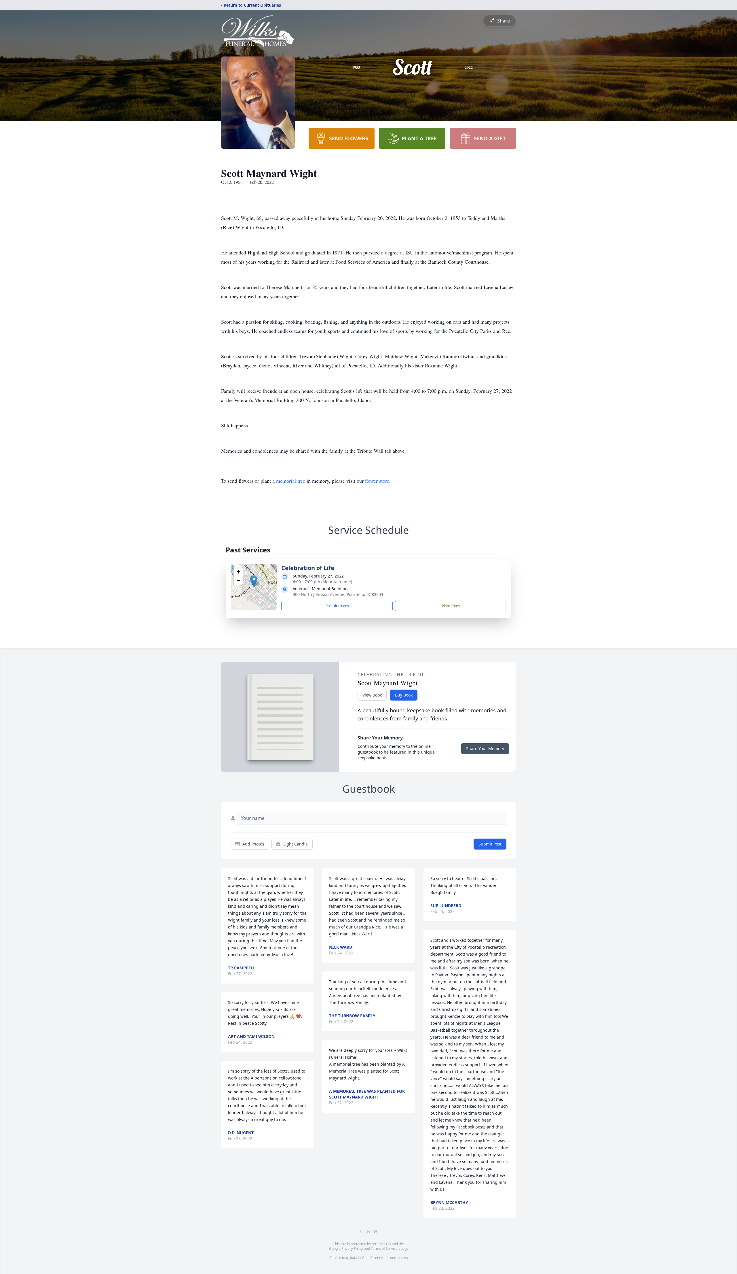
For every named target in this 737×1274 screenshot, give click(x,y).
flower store (377, 480)
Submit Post (490, 844)
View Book (372, 695)
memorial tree (290, 480)
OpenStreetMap (375, 1257)
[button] (253, 581)
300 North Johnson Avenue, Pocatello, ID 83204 (338, 594)
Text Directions (337, 605)
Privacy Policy (352, 1248)
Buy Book (404, 695)
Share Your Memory (485, 748)
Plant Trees (451, 605)
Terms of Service (384, 1248)
